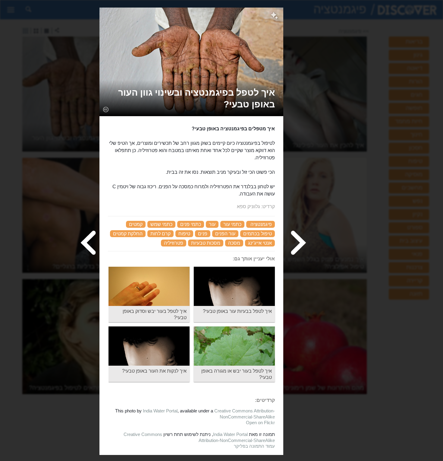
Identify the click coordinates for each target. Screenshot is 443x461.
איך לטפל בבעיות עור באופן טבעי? (237, 311)
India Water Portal (160, 410)
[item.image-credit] (105, 109)
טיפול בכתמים (257, 233)
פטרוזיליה (173, 243)
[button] (191, 98)
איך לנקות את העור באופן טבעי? (154, 371)
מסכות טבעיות (205, 243)
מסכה (234, 243)
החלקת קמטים (128, 233)
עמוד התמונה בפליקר (254, 446)
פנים (202, 233)
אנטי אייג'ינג (260, 243)
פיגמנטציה (261, 224)
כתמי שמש (161, 224)
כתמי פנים (190, 224)
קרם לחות (160, 233)
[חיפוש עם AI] (274, 16)
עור (212, 224)
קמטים (136, 224)
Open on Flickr (260, 422)
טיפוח (184, 233)
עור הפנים (225, 233)
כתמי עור (232, 224)
